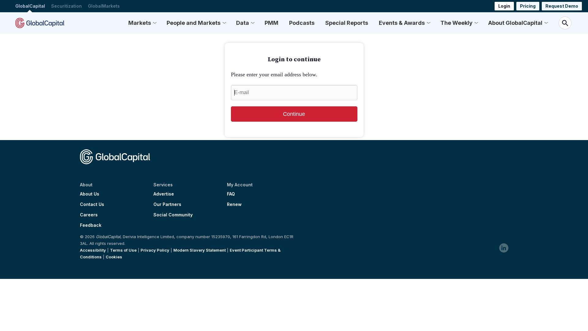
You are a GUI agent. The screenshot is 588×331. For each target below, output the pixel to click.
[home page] (39, 23)
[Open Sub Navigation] (154, 23)
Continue (294, 114)
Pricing (528, 6)
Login (504, 6)
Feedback (90, 225)
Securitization (66, 6)
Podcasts (302, 23)
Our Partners (167, 204)
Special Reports (346, 23)
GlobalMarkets (104, 6)
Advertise (163, 194)
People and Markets (194, 23)
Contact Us (92, 204)
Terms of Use (123, 250)
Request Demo (561, 6)
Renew (234, 204)
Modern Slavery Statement (199, 250)
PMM (271, 23)
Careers (89, 215)
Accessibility (93, 250)
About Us (89, 194)
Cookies (114, 256)
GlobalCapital (30, 6)
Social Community (173, 215)
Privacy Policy (155, 250)
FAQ (231, 194)
